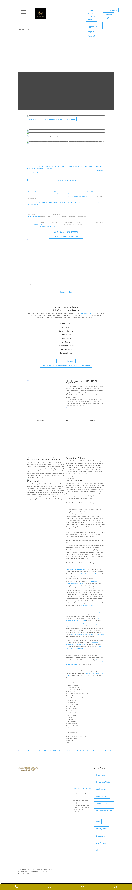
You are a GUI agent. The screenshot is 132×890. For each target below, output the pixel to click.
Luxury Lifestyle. (32, 214)
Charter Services (66, 338)
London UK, (53, 222)
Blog (98, 850)
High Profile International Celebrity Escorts (73, 217)
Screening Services (66, 331)
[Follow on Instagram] (27, 23)
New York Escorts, (37, 224)
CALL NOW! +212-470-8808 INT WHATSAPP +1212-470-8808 (66, 365)
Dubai (66, 421)
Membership (57, 214)
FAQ (98, 821)
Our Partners (101, 843)
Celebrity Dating (66, 349)
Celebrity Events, (37, 173)
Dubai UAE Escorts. (91, 192)
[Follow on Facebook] (20, 23)
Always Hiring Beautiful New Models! (66, 236)
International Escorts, (33, 192)
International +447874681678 (94, 25)
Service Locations (74, 480)
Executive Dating (66, 353)
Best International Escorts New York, (89, 612)
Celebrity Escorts (71, 194)
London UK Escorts (76, 192)
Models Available (35, 481)
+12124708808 (111, 10)
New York (40, 421)
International (94, 208)
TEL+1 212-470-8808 (104, 803)
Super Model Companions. (88, 313)
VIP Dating (66, 342)
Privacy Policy (101, 828)
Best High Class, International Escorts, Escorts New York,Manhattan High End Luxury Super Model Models (65, 166)
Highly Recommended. (87, 605)
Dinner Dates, (100, 170)
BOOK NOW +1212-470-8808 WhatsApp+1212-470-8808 (52, 119)
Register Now (101, 789)
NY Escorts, (83, 196)
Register (91, 31)
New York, (42, 222)
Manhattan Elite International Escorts (77, 614)
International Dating (66, 346)
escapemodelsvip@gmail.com (82, 788)
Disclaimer (100, 836)
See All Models (35, 261)
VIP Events (66, 327)
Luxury (90, 173)
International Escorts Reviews (67, 180)
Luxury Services (66, 323)
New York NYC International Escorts (88, 574)
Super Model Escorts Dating (48, 226)
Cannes (79, 222)
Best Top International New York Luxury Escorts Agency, (87, 634)
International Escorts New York (76, 569)
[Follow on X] (24, 23)
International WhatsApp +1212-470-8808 (43, 268)
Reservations (93, 36)
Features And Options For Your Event (44, 459)
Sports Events (66, 335)
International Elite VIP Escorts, (55, 208)
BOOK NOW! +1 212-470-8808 (91, 15)
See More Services (66, 361)
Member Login (108, 16)
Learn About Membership (66, 439)
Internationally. (50, 168)
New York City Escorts (54, 192)
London (92, 421)
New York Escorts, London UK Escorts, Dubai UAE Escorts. (65, 202)
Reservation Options (75, 458)
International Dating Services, (73, 224)
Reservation (101, 775)
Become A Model (103, 782)
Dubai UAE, (68, 222)
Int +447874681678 (104, 810)
